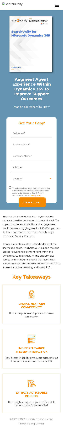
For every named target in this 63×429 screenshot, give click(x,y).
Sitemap (40, 423)
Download (32, 202)
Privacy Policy (36, 195)
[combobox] (44, 5)
